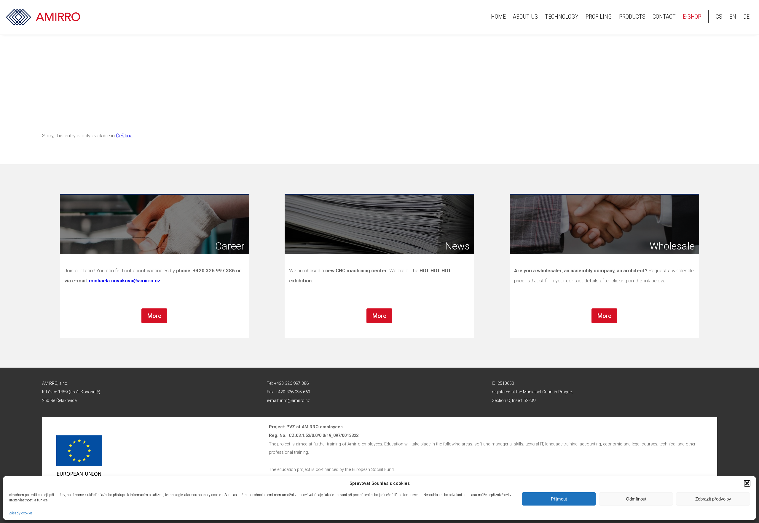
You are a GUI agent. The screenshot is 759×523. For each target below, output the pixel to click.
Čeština (124, 136)
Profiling (599, 16)
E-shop (692, 16)
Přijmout (559, 498)
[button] (747, 483)
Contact (664, 16)
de (746, 16)
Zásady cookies (21, 513)
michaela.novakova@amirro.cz (124, 281)
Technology (561, 16)
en (732, 16)
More (154, 315)
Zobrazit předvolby (713, 498)
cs (719, 16)
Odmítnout (636, 498)
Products (632, 16)
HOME (498, 16)
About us (525, 16)
